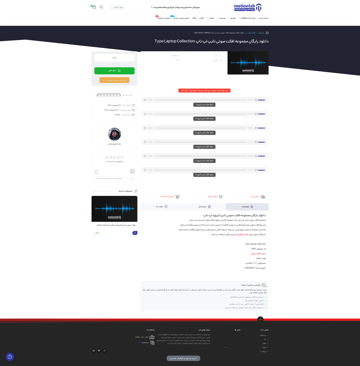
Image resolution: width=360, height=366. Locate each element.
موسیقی (261, 33)
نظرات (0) (159, 206)
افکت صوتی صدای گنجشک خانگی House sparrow (116, 225)
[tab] (247, 207)
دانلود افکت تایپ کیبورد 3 (204, 132)
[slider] (262, 99)
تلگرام (264, 343)
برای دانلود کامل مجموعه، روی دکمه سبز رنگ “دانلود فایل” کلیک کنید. (204, 90)
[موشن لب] (247, 7)
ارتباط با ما (263, 351)
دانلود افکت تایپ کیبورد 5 (204, 160)
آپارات (264, 347)
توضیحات (245, 206)
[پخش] (145, 99)
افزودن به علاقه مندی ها (96, 172)
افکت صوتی (251, 33)
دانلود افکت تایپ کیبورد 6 (204, 174)
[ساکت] (255, 99)
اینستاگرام (263, 335)
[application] (204, 100)
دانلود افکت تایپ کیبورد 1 (204, 104)
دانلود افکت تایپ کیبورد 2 (204, 118)
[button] (228, 347)
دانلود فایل (202, 206)
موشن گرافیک (242, 234)
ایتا (265, 339)
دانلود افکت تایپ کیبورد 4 (204, 146)
